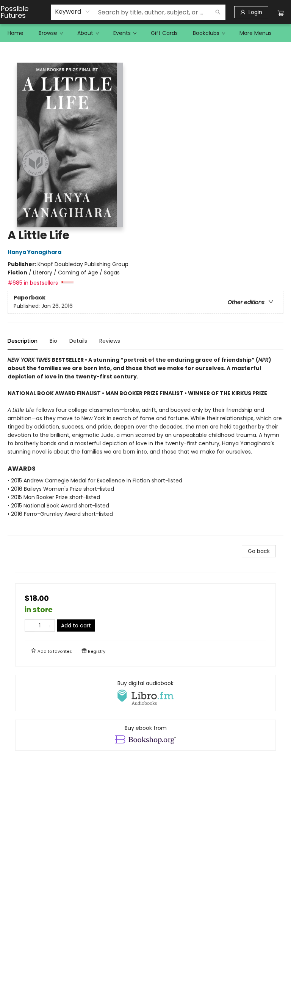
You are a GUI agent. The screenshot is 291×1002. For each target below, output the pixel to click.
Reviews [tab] (109, 341)
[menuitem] (15, 33)
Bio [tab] (53, 341)
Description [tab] (23, 341)
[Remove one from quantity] (29, 625)
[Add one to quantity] (50, 625)
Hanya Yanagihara (34, 252)
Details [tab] (78, 341)
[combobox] (72, 12)
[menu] (145, 33)
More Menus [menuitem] (255, 33)
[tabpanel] (145, 446)
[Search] (217, 12)
